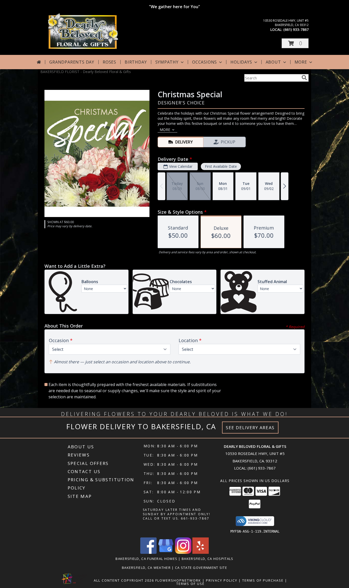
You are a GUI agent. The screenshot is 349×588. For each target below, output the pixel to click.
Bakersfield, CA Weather (146, 567)
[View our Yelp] (200, 552)
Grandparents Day (71, 62)
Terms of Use (190, 583)
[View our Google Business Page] (166, 552)
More (301, 62)
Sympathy (167, 62)
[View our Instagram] (183, 552)
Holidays (241, 62)
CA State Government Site (201, 567)
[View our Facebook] (148, 552)
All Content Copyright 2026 (124, 580)
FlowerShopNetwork (178, 580)
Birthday (136, 62)
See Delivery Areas (250, 427)
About (273, 62)
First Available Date (221, 166)
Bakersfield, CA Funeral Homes (146, 558)
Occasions (204, 62)
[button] (295, 43)
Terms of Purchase (263, 580)
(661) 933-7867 (296, 29)
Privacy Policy (221, 580)
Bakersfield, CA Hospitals (208, 558)
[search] (304, 77)
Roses (109, 62)
